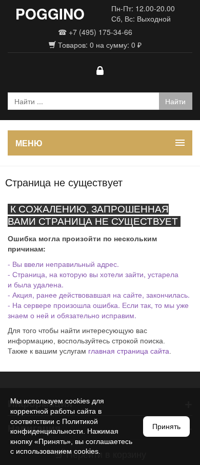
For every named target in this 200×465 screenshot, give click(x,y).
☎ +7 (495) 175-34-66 (95, 32)
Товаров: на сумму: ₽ (99, 45)
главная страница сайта (128, 351)
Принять (166, 426)
